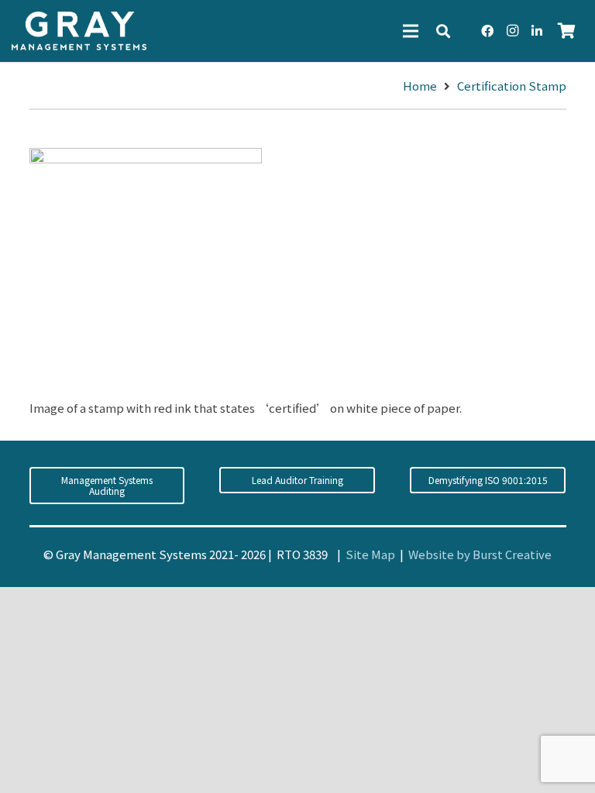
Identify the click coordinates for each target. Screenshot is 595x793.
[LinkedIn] (536, 31)
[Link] (79, 31)
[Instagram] (512, 31)
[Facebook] (487, 31)
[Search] (443, 31)
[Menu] (411, 31)
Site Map (370, 554)
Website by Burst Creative (480, 554)
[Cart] (566, 31)
